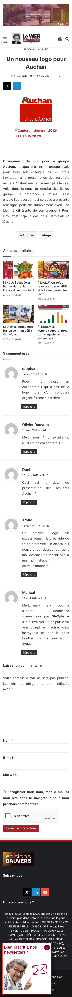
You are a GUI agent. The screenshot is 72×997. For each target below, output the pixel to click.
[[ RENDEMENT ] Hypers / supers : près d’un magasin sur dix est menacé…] (53, 314)
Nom (8, 740)
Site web (10, 775)
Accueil (31, 48)
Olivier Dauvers (35, 425)
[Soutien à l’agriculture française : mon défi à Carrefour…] (18, 314)
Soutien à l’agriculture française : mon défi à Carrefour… (18, 330)
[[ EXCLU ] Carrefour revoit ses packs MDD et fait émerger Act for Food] (53, 270)
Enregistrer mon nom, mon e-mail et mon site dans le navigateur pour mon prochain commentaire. (36, 798)
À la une (43, 48)
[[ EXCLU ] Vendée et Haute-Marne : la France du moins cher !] (18, 270)
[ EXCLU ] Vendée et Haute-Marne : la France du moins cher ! (18, 286)
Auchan (28, 235)
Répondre (29, 406)
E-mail (9, 758)
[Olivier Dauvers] (26, 38)
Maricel (28, 592)
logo (47, 235)
